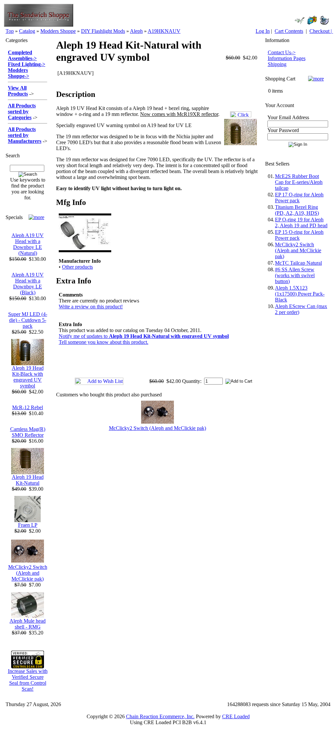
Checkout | (321, 31)
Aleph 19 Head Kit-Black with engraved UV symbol (28, 377)
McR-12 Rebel (27, 407)
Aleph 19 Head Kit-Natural (28, 480)
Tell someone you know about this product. (103, 342)
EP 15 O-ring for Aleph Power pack (299, 235)
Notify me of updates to (144, 336)
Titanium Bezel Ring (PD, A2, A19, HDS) (297, 210)
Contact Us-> (282, 52)
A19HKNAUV (164, 31)
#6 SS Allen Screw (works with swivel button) (295, 275)
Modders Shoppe (58, 31)
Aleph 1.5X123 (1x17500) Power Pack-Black (300, 293)
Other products (77, 267)
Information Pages (286, 58)
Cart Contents (289, 31)
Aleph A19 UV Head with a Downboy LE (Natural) (27, 244)
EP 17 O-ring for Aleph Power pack (299, 197)
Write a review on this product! (91, 306)
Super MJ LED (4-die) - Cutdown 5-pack (27, 320)
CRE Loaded (236, 716)
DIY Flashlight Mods (103, 31)
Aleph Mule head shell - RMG (28, 624)
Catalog (27, 31)
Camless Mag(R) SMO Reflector (27, 432)
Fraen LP (27, 525)
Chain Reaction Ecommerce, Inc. (160, 716)
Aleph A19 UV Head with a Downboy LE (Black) (27, 283)
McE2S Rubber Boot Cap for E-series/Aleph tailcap (299, 182)
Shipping (277, 64)
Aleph (136, 31)
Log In (263, 31)
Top (10, 31)
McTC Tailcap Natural (298, 263)
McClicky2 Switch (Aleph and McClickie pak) (27, 573)
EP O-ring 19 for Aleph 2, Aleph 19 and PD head (301, 222)
